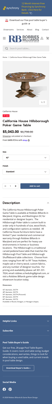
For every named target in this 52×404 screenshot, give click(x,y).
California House (10, 111)
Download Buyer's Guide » (18, 368)
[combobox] (26, 48)
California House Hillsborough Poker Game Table (28, 57)
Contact (45, 29)
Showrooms (8, 29)
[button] (48, 38)
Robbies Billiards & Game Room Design (23, 397)
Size (4, 152)
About (29, 29)
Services (20, 29)
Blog (37, 29)
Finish (5, 166)
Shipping (7, 136)
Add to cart (35, 186)
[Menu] (4, 38)
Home (5, 57)
